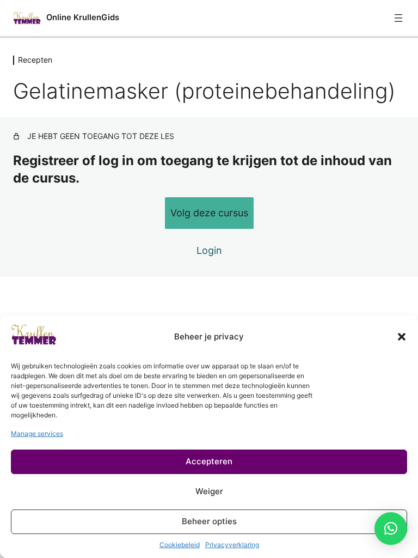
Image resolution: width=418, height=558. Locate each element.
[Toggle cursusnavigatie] (398, 18)
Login (209, 250)
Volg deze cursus (209, 213)
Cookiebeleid (179, 545)
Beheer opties (209, 521)
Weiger (209, 491)
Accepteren (209, 461)
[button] (401, 336)
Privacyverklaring (232, 545)
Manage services (37, 433)
